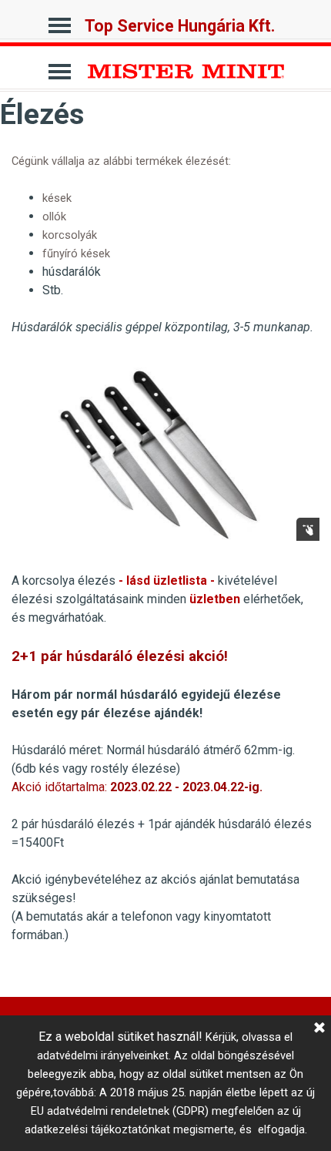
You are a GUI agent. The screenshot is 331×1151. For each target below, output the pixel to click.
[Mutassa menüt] (59, 21)
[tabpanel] (165, 244)
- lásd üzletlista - (167, 580)
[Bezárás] (319, 1028)
